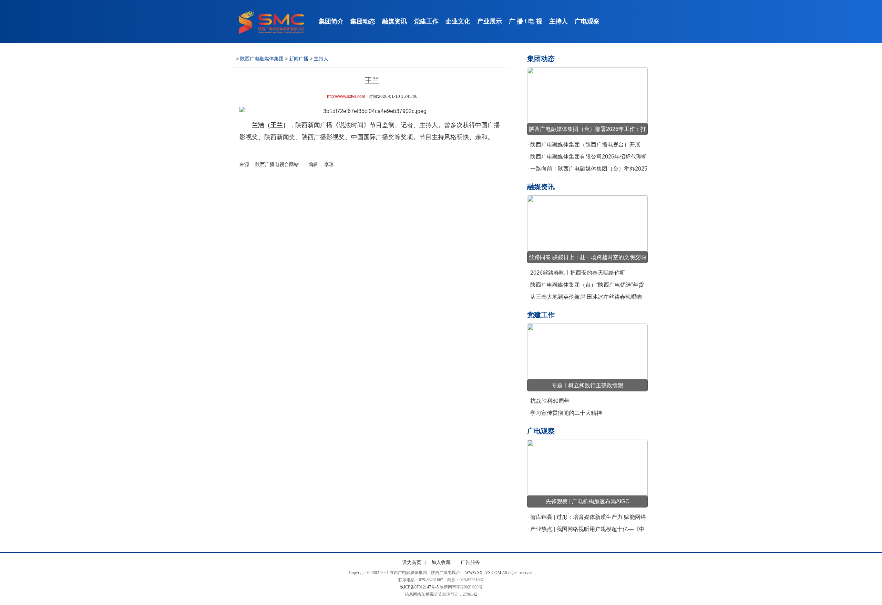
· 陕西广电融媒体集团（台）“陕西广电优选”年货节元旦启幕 (585, 286)
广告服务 (470, 562)
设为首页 (411, 562)
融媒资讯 (394, 21)
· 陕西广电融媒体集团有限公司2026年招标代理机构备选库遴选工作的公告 (587, 158)
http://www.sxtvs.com (346, 96)
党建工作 (426, 21)
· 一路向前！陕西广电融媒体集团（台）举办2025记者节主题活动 (587, 170)
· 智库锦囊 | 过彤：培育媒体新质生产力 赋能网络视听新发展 (586, 518)
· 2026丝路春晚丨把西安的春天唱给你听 (576, 273)
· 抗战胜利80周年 (548, 401)
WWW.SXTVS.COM (483, 572)
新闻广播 (298, 58)
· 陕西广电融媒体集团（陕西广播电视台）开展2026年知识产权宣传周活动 (583, 146)
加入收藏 (441, 562)
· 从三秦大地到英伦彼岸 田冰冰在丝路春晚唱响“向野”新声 (584, 298)
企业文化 (457, 21)
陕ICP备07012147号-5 (419, 587)
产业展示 (489, 21)
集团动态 (362, 21)
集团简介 (331, 21)
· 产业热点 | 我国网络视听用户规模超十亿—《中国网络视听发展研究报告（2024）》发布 (586, 530)
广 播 (516, 21)
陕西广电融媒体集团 (262, 58)
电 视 (535, 21)
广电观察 (587, 21)
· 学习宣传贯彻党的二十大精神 (564, 413)
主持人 (558, 21)
